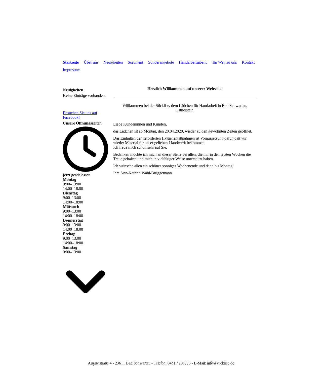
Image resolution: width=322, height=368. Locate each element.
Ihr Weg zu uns (225, 62)
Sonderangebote (161, 62)
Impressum (71, 70)
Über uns (91, 62)
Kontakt (248, 62)
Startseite (71, 62)
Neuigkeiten (113, 62)
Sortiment (135, 62)
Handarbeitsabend (193, 62)
